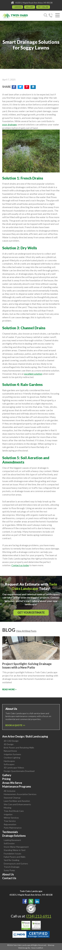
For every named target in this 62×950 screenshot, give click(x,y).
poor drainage (9, 124)
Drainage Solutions (14, 835)
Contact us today (20, 565)
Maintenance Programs (16, 786)
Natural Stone (10, 751)
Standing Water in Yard (14, 850)
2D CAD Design (11, 741)
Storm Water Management (16, 847)
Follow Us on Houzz (31, 901)
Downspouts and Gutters (16, 863)
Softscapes (9, 764)
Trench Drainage (11, 867)
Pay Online (43, 7)
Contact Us (9, 878)
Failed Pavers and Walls (14, 857)
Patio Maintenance (13, 827)
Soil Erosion (9, 843)
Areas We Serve (12, 782)
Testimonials (10, 832)
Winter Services (11, 817)
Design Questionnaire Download (19, 771)
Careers (17, 7)
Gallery (29, 7)
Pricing (6, 779)
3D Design (9, 744)
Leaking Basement (12, 840)
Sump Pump (9, 870)
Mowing (7, 807)
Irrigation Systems (12, 754)
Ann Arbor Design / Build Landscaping (25, 736)
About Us (8, 874)
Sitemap (51, 945)
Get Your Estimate (31, 612)
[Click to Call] (51, 15)
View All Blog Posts (26, 630)
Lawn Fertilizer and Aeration (17, 801)
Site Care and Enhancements (17, 804)
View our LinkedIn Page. (37, 901)
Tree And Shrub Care (14, 811)
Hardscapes (9, 761)
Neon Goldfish (37, 948)
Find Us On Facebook (24, 901)
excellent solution (33, 373)
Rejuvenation (10, 824)
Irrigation (8, 814)
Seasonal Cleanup (12, 797)
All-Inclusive (9, 791)
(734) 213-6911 (38, 916)
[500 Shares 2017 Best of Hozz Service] (31, 925)
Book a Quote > (14, 725)
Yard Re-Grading (11, 860)
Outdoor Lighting (12, 757)
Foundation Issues (12, 853)
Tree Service (10, 821)
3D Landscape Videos (14, 767)
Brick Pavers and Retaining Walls (19, 747)
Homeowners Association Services (20, 794)
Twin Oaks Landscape (31, 891)
